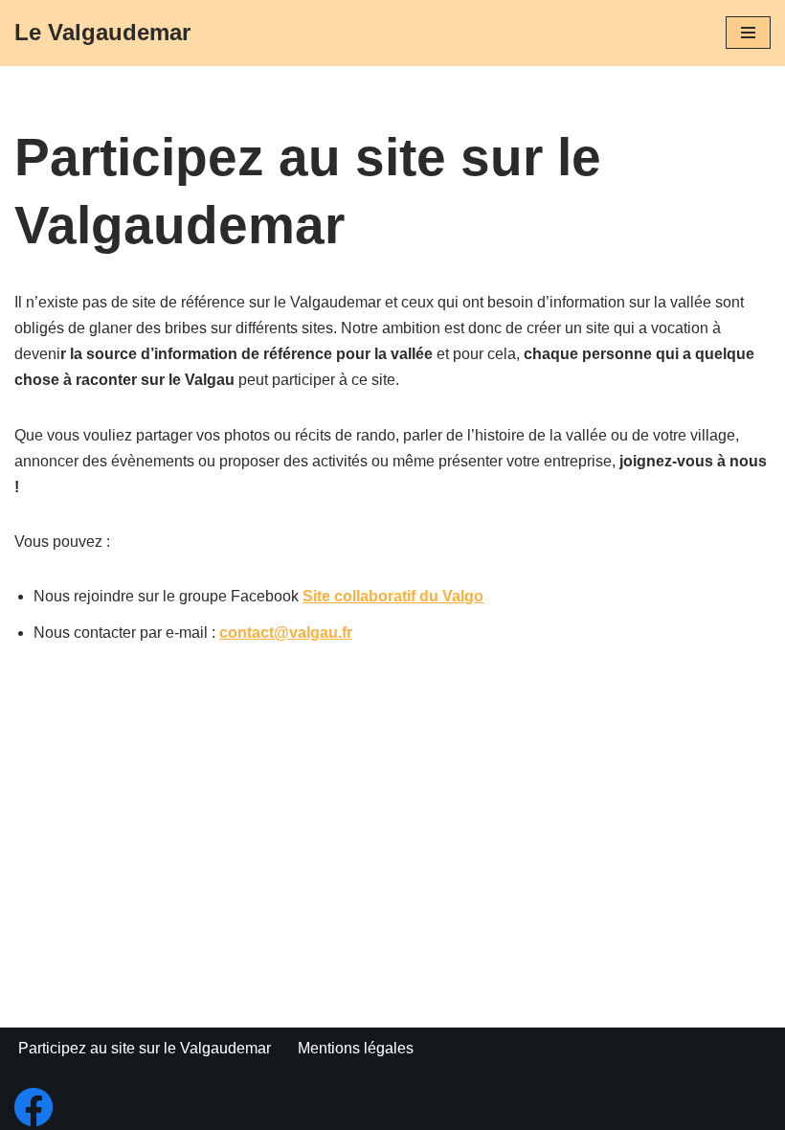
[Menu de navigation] (748, 32)
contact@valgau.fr (285, 632)
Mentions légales (356, 1048)
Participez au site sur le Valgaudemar (144, 1048)
